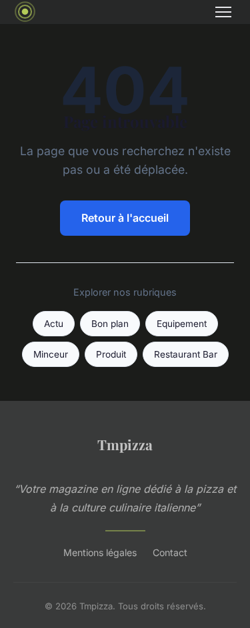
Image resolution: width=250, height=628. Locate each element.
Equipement (182, 323)
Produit (111, 354)
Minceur (50, 354)
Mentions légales (100, 552)
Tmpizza (125, 444)
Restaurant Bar (185, 354)
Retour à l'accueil (125, 217)
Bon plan (110, 323)
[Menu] (223, 12)
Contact (170, 552)
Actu (53, 323)
